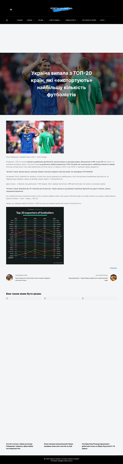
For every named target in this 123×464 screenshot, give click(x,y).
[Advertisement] (61, 38)
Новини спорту (71, 20)
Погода (40, 20)
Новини (29, 20)
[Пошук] (7, 20)
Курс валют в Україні (89, 20)
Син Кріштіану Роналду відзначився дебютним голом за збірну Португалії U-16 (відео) (98, 446)
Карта (102, 20)
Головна (20, 20)
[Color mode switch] (11, 10)
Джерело (113, 268)
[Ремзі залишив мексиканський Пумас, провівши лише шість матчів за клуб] (61, 369)
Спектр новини (54, 20)
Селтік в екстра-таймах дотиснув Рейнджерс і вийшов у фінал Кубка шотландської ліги (19, 446)
